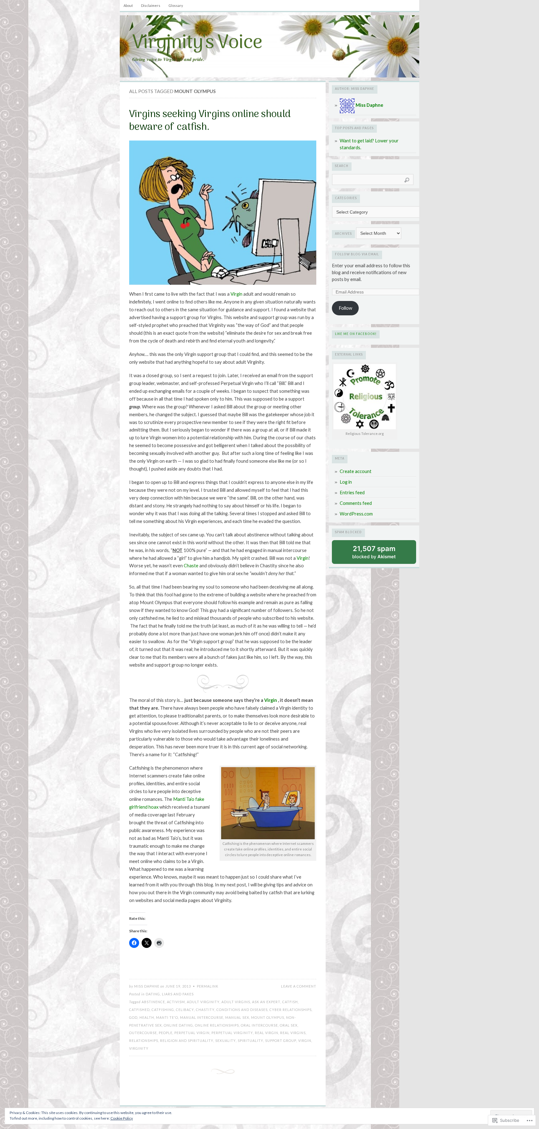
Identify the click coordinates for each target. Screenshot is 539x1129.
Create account (355, 471)
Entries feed (352, 492)
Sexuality (225, 1040)
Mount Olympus (267, 1017)
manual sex (237, 1017)
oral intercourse (259, 1025)
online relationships (217, 1025)
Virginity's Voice (197, 43)
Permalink (207, 986)
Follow (345, 308)
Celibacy (185, 1010)
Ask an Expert (266, 1002)
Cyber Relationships (291, 1010)
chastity (205, 1010)
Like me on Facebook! (355, 334)
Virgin (236, 294)
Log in (346, 482)
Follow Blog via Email (357, 254)
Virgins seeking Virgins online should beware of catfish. (210, 121)
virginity (138, 1048)
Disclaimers (150, 5)
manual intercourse (201, 1017)
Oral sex (289, 1025)
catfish (290, 1002)
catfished (139, 1010)
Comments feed (356, 503)
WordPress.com (356, 513)
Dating (153, 994)
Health (146, 1017)
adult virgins (235, 1002)
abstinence (153, 1002)
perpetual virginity (232, 1033)
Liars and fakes (178, 994)
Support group (280, 1040)
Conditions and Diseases (242, 1010)
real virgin (266, 1033)
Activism (176, 1002)
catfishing (163, 1010)
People (165, 1033)
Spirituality (250, 1040)
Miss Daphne (146, 986)
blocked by (374, 552)
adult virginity (203, 1002)
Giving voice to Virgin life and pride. (168, 59)
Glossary (175, 5)
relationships (143, 1040)
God (133, 1017)
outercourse (143, 1033)
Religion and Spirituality (186, 1040)
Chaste (191, 565)
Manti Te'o (167, 1017)
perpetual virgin (192, 1033)
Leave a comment (298, 986)
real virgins (293, 1033)
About (128, 5)
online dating (178, 1025)
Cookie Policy (121, 1118)
